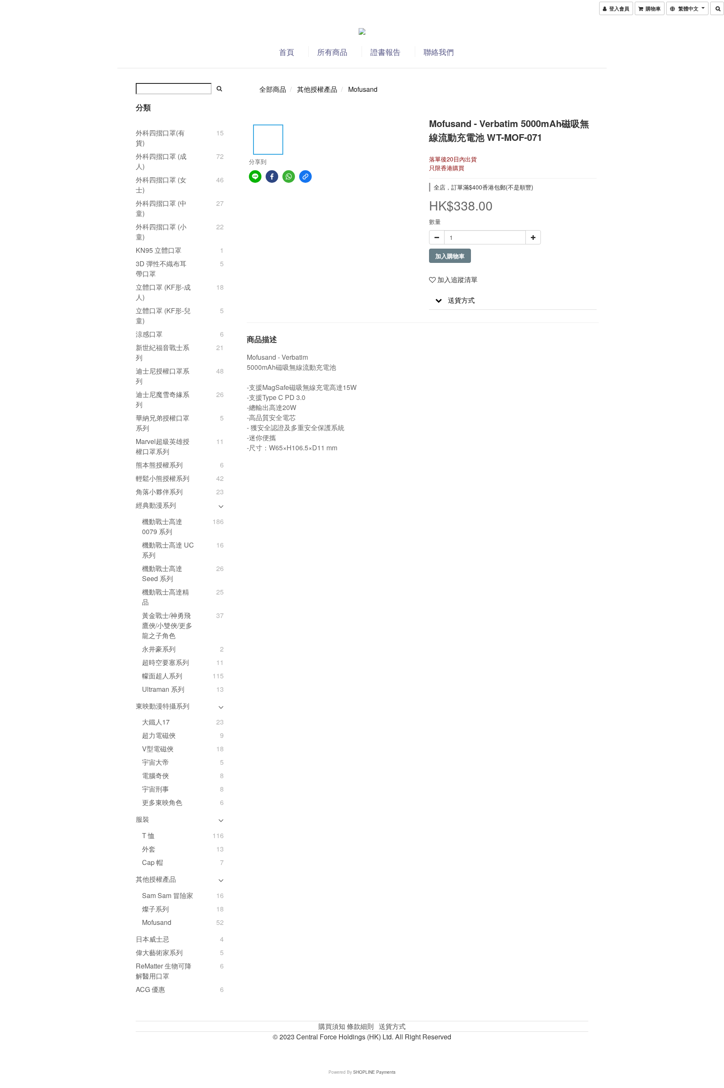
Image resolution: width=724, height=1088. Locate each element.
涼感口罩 (149, 334)
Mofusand (156, 922)
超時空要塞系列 (165, 662)
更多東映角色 (162, 802)
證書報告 (385, 51)
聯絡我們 (439, 51)
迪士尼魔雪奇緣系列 (162, 399)
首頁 (286, 51)
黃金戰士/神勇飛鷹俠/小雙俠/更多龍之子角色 (167, 625)
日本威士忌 (152, 939)
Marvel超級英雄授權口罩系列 (162, 446)
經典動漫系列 (156, 505)
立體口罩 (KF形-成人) (163, 292)
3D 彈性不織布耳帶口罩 (161, 268)
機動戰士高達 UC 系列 (168, 550)
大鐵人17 (156, 722)
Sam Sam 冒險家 (167, 895)
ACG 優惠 (150, 989)
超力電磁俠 (159, 735)
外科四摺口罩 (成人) (161, 161)
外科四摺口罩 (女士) (161, 185)
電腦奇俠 (155, 775)
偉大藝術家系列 (159, 952)
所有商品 (332, 51)
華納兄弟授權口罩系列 (162, 423)
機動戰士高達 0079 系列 (162, 526)
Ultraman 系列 (163, 689)
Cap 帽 (152, 862)
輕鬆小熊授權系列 (162, 478)
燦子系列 (155, 909)
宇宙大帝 (155, 762)
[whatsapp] (288, 176)
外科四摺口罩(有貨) (160, 138)
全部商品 (272, 89)
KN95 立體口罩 (158, 250)
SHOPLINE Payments (374, 1072)
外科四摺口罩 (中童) (161, 208)
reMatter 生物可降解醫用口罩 (163, 971)
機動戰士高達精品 (165, 597)
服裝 (142, 819)
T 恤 (148, 835)
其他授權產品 (156, 879)
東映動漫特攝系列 (162, 706)
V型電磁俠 (157, 748)
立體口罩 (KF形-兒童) (163, 315)
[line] (255, 176)
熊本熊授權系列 (159, 465)
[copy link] (305, 176)
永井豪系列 (159, 649)
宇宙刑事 (155, 789)
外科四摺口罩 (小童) (161, 231)
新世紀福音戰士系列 (162, 352)
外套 (148, 849)
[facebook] (272, 176)
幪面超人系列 (162, 675)
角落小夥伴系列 (159, 491)
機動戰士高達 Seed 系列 (162, 573)
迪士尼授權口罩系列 (162, 376)
